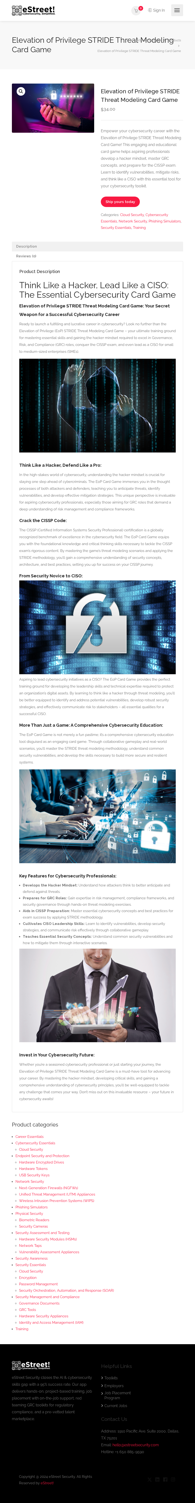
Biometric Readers (34, 1220)
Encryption (28, 1278)
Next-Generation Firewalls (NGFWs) (48, 1188)
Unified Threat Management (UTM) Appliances (57, 1194)
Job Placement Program (117, 1395)
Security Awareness (31, 1258)
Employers (114, 1386)
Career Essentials (29, 1137)
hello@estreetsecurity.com (135, 1445)
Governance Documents (39, 1303)
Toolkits (111, 1378)
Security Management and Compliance (47, 1297)
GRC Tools (27, 1310)
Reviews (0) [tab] (26, 256)
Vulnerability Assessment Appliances (49, 1252)
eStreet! (47, 1483)
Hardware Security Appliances (43, 1316)
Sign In (158, 10)
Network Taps (30, 1246)
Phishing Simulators (165, 221)
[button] (21, 91)
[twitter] (149, 1480)
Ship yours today (120, 202)
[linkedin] (157, 1480)
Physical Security (29, 1213)
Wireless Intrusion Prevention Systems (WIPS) (56, 1201)
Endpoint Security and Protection (42, 1156)
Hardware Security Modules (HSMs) (48, 1239)
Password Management (38, 1284)
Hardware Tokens (33, 1169)
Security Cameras (33, 1226)
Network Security (133, 221)
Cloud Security (132, 215)
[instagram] (173, 1480)
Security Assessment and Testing (42, 1233)
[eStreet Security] (33, 10)
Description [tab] (26, 246)
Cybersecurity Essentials (35, 1143)
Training (139, 228)
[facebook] (165, 1480)
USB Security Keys (34, 1175)
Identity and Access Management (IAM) (51, 1322)
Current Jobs (115, 1406)
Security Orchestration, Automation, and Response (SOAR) (66, 1290)
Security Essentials (116, 228)
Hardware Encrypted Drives (41, 1162)
